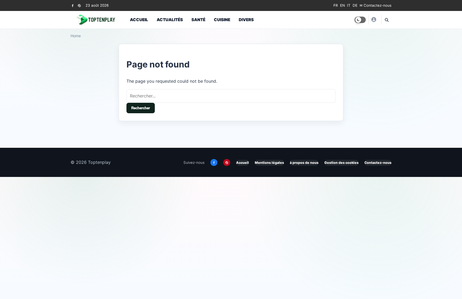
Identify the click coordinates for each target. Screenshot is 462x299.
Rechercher (140, 108)
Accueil (139, 19)
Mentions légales (269, 163)
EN (342, 5)
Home (76, 35)
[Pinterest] (79, 5)
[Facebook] (73, 5)
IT (349, 5)
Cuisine (222, 19)
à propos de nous (304, 163)
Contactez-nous (377, 163)
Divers (246, 19)
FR (335, 5)
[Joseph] (373, 19)
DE (355, 5)
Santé (198, 19)
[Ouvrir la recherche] (386, 20)
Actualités (170, 19)
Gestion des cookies (341, 163)
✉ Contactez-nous (375, 5)
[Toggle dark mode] (360, 20)
